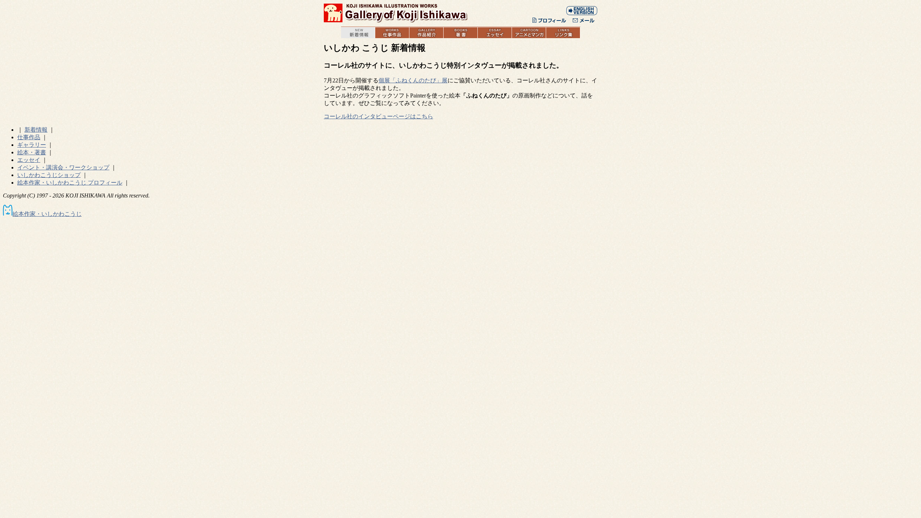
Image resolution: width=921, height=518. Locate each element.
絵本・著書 (31, 152)
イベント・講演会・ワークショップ (63, 167)
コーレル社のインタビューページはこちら (378, 116)
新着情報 (35, 130)
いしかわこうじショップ (49, 175)
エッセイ (28, 160)
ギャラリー (31, 145)
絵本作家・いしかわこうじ (47, 214)
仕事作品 (28, 137)
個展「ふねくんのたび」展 (413, 80)
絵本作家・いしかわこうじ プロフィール (69, 183)
